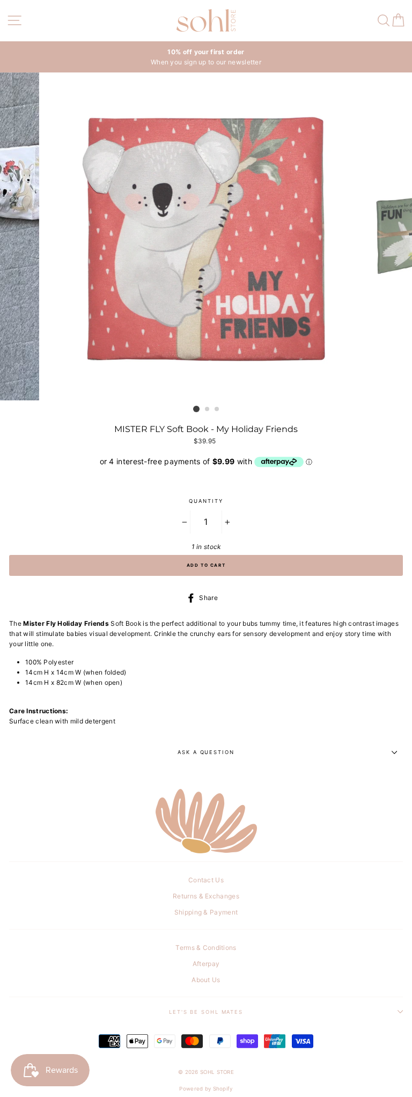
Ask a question (206, 752)
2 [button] (207, 409)
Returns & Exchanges (206, 896)
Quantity (206, 501)
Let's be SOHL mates (206, 1012)
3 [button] (217, 409)
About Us (206, 980)
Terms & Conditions (205, 948)
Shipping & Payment (206, 912)
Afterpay (206, 964)
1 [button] (196, 409)
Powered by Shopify (205, 1089)
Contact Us (206, 880)
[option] (206, 57)
